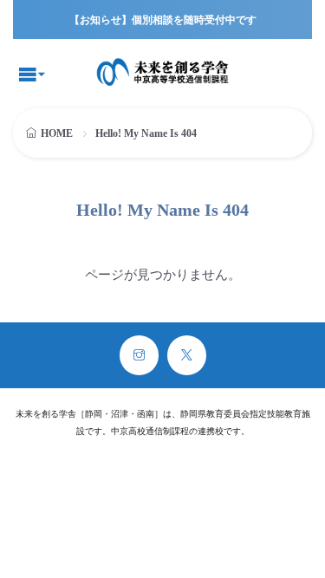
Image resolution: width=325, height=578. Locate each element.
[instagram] (139, 355)
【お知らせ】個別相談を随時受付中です (163, 20)
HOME (57, 133)
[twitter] (186, 355)
